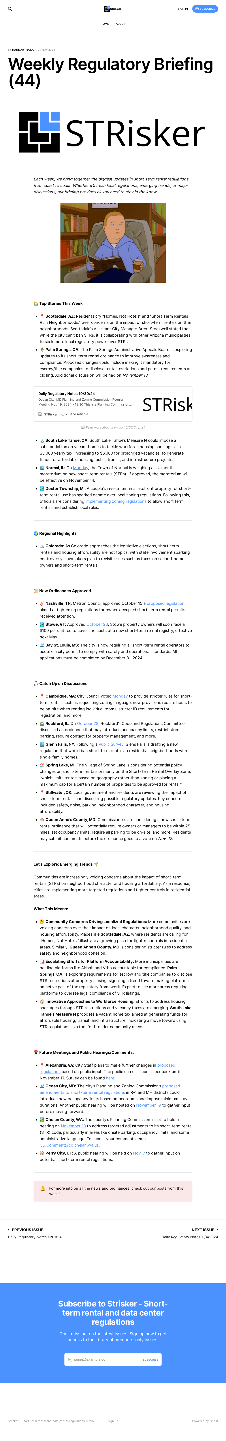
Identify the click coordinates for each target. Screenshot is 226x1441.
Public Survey (111, 744)
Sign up (113, 1421)
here (110, 1078)
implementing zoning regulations (116, 501)
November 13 (73, 1126)
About (120, 23)
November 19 (148, 1105)
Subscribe (207, 8)
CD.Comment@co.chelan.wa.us (69, 1145)
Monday (80, 467)
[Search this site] (10, 9)
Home (105, 23)
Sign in (183, 8)
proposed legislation (166, 603)
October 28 (87, 723)
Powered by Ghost (205, 1421)
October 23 (97, 624)
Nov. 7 (139, 1153)
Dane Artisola (23, 49)
